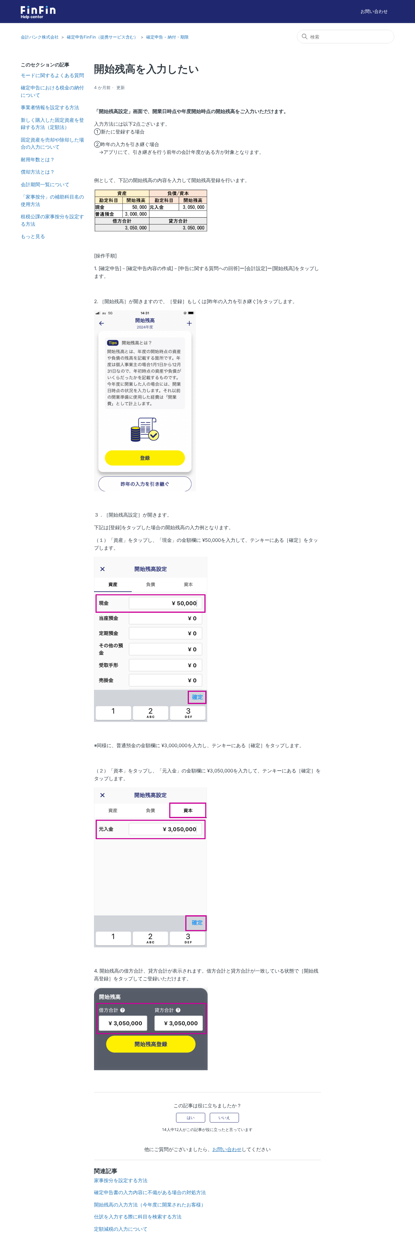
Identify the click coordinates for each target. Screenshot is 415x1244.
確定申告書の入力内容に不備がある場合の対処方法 (150, 1192)
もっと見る (33, 236)
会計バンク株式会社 (40, 37)
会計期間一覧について (45, 184)
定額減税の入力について (121, 1229)
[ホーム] (38, 10)
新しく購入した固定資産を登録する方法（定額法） (52, 124)
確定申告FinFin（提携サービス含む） (102, 37)
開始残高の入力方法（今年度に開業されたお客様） (150, 1205)
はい (191, 1117)
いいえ (224, 1117)
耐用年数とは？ (38, 159)
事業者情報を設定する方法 (50, 107)
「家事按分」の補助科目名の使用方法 (52, 200)
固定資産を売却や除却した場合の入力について (52, 143)
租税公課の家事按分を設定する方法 (52, 220)
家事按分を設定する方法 (121, 1180)
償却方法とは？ (38, 172)
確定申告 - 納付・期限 (167, 37)
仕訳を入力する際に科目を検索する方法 (138, 1217)
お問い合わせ (374, 11)
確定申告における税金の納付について (52, 91)
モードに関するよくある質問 (52, 75)
